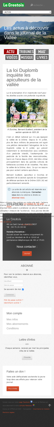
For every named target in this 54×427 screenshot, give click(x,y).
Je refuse (7, 222)
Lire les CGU (27, 225)
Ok (1, 222)
